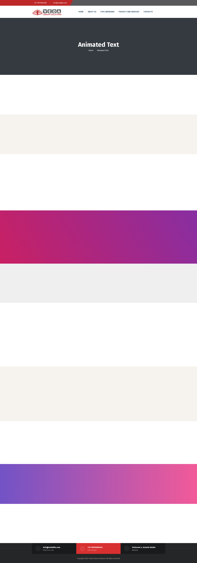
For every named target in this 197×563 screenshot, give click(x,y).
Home (90, 50)
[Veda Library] (48, 11)
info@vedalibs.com (51, 547)
